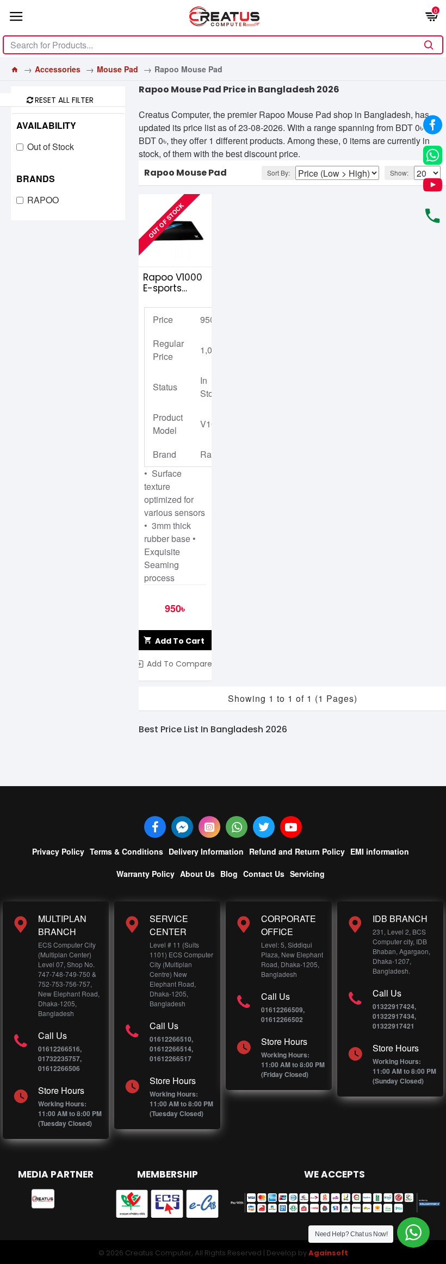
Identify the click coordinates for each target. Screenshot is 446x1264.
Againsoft (328, 1253)
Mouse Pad (117, 69)
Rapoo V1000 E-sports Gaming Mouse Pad (172, 283)
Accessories (57, 69)
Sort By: (278, 172)
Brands (35, 178)
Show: (399, 172)
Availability (46, 125)
